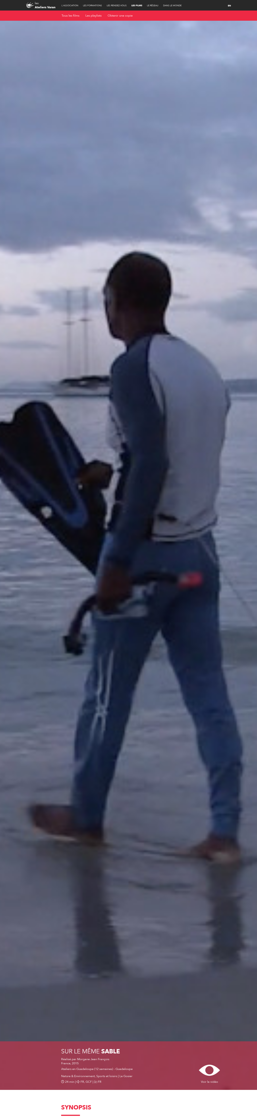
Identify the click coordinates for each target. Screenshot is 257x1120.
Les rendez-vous (117, 5)
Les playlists (93, 16)
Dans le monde (172, 5)
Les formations (92, 5)
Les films (136, 5)
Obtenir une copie (120, 16)
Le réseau (152, 5)
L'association (70, 5)
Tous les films (70, 16)
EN (229, 5)
